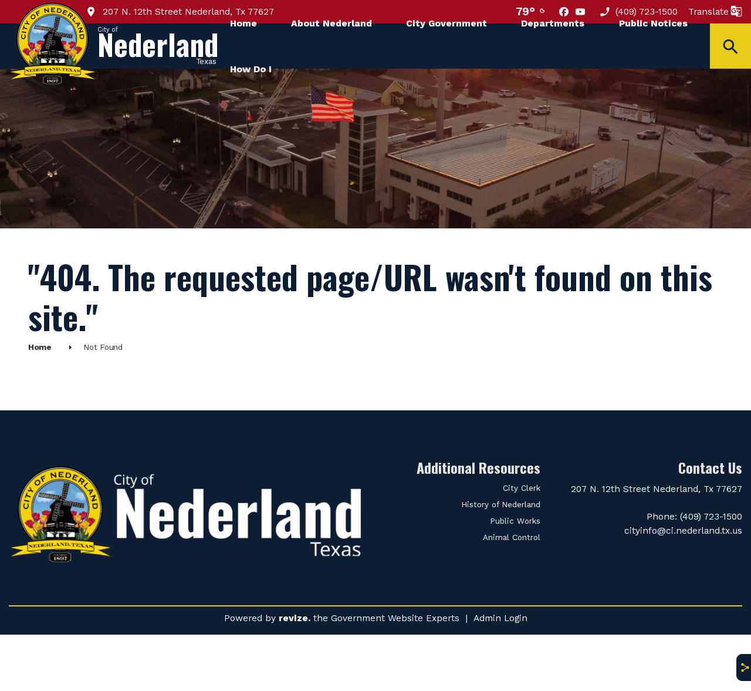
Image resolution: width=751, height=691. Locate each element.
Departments (552, 23)
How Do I (251, 69)
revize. (294, 617)
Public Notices (653, 23)
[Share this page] (743, 667)
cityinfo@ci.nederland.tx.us (683, 530)
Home (243, 23)
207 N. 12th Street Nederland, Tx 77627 (187, 11)
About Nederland (331, 23)
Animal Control (511, 537)
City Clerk (521, 488)
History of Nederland (500, 505)
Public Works (515, 521)
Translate (708, 11)
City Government (446, 23)
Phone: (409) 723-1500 (694, 516)
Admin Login (500, 617)
